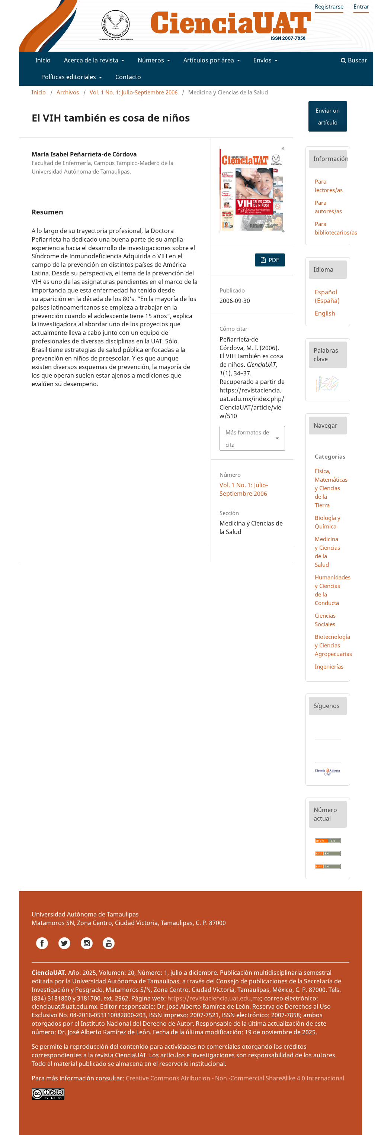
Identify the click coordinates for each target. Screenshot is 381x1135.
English (325, 313)
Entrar (361, 6)
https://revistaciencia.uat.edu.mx (214, 998)
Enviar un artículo (328, 116)
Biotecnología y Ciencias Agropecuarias (333, 645)
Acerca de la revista (92, 60)
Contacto (128, 77)
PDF (273, 259)
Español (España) (327, 296)
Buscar (356, 60)
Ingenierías (329, 666)
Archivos (68, 92)
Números (152, 60)
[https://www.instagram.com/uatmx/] (87, 951)
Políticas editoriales (69, 77)
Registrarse (329, 6)
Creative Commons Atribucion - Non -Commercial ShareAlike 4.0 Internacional (235, 1078)
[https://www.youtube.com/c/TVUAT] (108, 951)
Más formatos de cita (247, 438)
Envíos (263, 60)
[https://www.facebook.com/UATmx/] (43, 951)
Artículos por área (209, 60)
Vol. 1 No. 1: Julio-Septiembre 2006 (133, 92)
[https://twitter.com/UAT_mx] (65, 951)
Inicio (43, 60)
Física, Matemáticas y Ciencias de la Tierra (331, 488)
